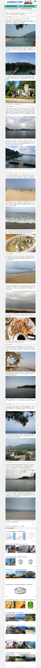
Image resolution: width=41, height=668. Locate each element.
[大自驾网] (20, 6)
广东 (34, 524)
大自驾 (16, 667)
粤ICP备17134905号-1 (22, 667)
